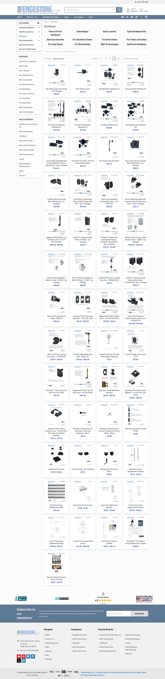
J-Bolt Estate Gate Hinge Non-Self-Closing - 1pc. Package (56, 201)
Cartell (21, 159)
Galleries (78, 17)
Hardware (23, 36)
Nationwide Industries (27, 145)
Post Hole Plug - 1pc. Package (83, 469)
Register (134, 11)
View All (22, 175)
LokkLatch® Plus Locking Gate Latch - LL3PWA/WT (56, 355)
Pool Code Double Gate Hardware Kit (56, 126)
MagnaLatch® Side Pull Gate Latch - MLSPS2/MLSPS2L (109, 317)
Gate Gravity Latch (83, 89)
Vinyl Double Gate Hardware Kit (135, 126)
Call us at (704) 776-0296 (29, 650)
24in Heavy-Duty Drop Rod (109, 161)
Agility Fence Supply (26, 150)
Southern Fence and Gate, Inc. (28, 125)
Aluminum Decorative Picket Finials (135, 430)
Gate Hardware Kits (26, 75)
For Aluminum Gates (26, 84)
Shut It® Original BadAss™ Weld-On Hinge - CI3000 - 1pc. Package (56, 280)
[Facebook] (132, 17)
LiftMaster (23, 136)
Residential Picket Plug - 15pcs (109, 470)
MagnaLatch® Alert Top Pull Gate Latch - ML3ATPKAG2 (83, 391)
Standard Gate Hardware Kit (109, 89)
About (19, 17)
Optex (21, 171)
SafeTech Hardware (26, 112)
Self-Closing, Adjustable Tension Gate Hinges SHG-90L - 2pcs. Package (82, 201)
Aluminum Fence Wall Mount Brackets (109, 391)
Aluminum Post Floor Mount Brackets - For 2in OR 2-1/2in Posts (135, 392)
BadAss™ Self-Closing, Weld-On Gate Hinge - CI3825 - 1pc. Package (135, 239)
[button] (20, 598)
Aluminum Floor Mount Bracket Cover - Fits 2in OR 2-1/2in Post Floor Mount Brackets (56, 432)
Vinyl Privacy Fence (26, 32)
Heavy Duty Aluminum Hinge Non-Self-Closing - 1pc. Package (135, 163)
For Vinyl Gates (24, 98)
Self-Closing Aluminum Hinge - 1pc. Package (56, 90)
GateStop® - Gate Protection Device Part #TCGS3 (56, 391)
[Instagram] (137, 17)
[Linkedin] (146, 17)
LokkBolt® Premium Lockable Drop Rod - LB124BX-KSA (109, 279)
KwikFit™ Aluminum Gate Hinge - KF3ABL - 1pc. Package (82, 239)
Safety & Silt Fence (26, 45)
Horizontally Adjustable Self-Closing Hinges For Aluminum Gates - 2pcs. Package (135, 201)
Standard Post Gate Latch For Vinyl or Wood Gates (83, 162)
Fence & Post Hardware (27, 61)
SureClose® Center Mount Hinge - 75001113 (56, 317)
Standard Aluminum (26, 27)
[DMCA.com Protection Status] (62, 598)
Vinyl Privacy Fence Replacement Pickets (136, 506)
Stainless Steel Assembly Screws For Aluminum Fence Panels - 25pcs (109, 431)
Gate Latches (24, 70)
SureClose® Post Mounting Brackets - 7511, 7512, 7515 (83, 317)
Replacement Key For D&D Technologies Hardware (109, 355)
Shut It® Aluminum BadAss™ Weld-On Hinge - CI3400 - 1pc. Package (83, 280)
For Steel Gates (24, 89)
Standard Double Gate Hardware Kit (83, 126)
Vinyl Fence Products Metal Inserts (83, 542)
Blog (91, 17)
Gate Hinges (23, 66)
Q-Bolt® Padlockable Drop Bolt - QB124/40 (82, 355)
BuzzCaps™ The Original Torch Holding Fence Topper (135, 542)
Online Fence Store (26, 140)
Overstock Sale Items (27, 49)
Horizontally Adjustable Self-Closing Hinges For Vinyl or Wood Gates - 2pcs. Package (56, 163)
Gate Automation (26, 40)
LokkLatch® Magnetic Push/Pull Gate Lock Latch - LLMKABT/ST (135, 318)
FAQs (66, 17)
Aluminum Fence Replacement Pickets (136, 470)
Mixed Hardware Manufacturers (25, 164)
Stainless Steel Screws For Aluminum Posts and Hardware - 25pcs (83, 431)
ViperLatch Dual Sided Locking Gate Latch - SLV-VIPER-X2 (109, 201)
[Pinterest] (127, 17)
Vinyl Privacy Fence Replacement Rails (56, 542)
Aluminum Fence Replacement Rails (56, 506)
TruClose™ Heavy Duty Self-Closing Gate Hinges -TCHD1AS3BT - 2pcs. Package (136, 280)
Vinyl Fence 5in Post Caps (82, 505)
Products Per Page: (131, 59)
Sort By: (48, 59)
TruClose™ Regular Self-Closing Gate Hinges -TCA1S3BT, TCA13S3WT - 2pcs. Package (109, 240)
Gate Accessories (25, 80)
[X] (141, 17)
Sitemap (48, 659)
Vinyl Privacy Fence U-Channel (109, 542)
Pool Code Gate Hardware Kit (135, 89)
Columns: (95, 58)
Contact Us (31, 17)
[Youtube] (123, 17)
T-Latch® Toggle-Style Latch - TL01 (136, 355)
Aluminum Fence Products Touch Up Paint (56, 578)
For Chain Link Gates (26, 93)
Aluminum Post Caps (56, 469)
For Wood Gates (25, 103)
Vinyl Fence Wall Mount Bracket (109, 506)
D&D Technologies (26, 107)
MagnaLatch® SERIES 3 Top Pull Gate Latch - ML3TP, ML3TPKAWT (56, 239)
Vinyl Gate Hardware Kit (109, 125)
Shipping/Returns (50, 17)
